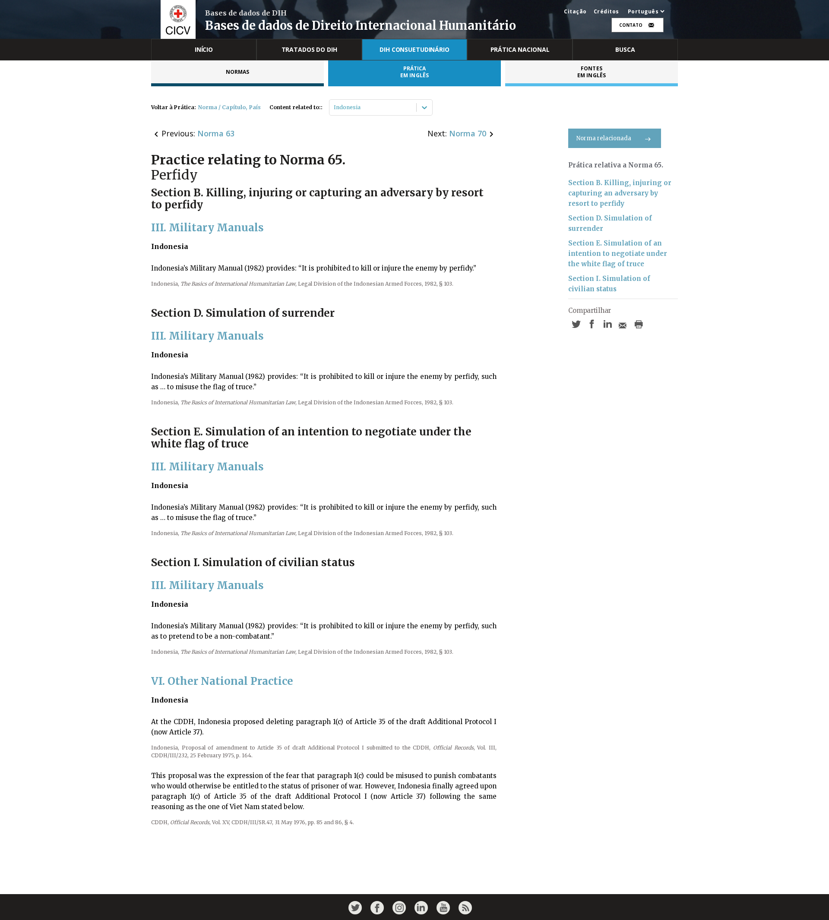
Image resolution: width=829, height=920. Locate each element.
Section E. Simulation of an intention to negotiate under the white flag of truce (617, 253)
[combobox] (334, 107)
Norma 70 (467, 133)
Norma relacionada (603, 138)
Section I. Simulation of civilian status (609, 283)
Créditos (606, 11)
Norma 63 (215, 133)
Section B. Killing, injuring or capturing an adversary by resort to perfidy (619, 193)
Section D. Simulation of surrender (610, 223)
